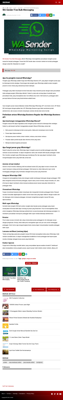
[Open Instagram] (58, 394)
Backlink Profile (13, 324)
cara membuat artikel (15, 362)
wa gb (28, 258)
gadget (24, 258)
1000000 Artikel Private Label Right (19, 304)
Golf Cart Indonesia (8, 386)
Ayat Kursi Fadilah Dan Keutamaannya (20, 350)
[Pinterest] (47, 15)
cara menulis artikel (28, 362)
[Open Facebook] (52, 394)
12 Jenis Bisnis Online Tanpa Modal (19, 337)
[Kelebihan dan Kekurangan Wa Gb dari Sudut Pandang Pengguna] (24, 271)
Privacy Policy (30, 393)
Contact (9, 393)
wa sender (33, 258)
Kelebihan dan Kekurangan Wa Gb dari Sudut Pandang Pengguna (23, 280)
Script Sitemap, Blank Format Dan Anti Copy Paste (23, 344)
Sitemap (15, 393)
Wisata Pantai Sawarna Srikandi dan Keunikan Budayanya (25, 317)
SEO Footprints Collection (16, 298)
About (3, 393)
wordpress (39, 362)
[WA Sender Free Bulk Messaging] (9, 271)
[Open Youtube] (60, 394)
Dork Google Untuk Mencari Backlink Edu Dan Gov (23, 331)
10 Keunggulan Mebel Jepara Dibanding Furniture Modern (25, 311)
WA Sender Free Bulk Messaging (12, 59)
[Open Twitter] (55, 394)
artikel (5, 362)
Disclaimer (22, 393)
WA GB (13, 70)
